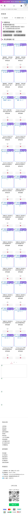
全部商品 (3, 9)
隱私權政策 (4, 457)
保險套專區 (4, 439)
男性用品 (4, 428)
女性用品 (4, 426)
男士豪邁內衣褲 (6, 443)
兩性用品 (4, 435)
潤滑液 (3, 433)
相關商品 (7, 22)
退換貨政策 (4, 458)
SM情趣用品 (5, 445)
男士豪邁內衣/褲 (9, 9)
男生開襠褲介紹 (9, 39)
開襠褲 (15, 9)
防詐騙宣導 (4, 460)
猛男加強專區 (5, 432)
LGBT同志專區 (5, 437)
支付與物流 (4, 455)
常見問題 (4, 453)
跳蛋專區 (4, 430)
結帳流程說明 (5, 462)
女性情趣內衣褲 (6, 441)
